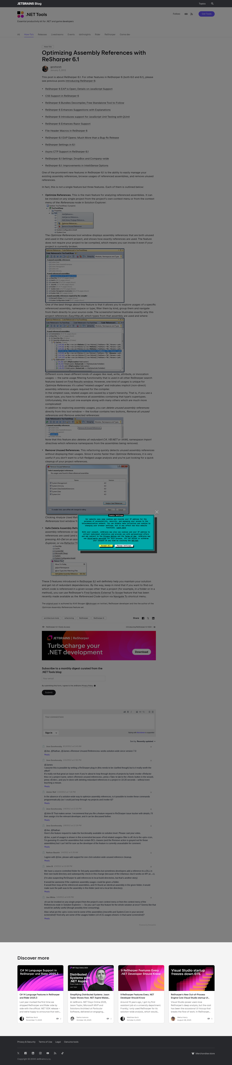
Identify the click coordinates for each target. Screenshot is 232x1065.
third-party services (96, 538)
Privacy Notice (110, 536)
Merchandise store (204, 1054)
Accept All (105, 546)
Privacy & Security (26, 1042)
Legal (58, 1042)
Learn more (121, 528)
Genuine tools (71, 1042)
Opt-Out (135, 541)
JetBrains (41, 1059)
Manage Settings (124, 546)
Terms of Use (130, 536)
